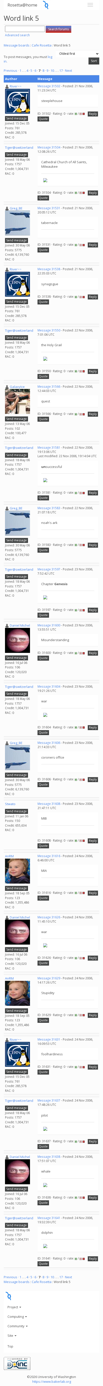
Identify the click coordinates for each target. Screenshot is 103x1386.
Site (11, 1335)
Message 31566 (49, 386)
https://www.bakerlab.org (51, 1381)
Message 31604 (49, 686)
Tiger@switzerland (19, 147)
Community (16, 1326)
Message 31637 (49, 1100)
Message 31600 (49, 625)
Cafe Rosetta (42, 45)
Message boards (17, 45)
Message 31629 (49, 978)
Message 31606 (49, 743)
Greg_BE (16, 208)
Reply (93, 114)
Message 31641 (49, 1218)
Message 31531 (49, 208)
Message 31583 (49, 508)
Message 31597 (49, 569)
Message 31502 (49, 86)
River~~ (16, 86)
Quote (43, 119)
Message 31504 (49, 147)
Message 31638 (49, 1157)
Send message (16, 118)
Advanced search (17, 35)
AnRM (9, 856)
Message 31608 (49, 804)
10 (52, 70)
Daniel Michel (20, 625)
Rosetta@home (22, 5)
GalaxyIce (17, 386)
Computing (16, 1316)
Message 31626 (49, 917)
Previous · (12, 70)
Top (10, 1346)
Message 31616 (49, 856)
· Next (68, 70)
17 (61, 70)
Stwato (10, 804)
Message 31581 (49, 447)
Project (13, 1307)
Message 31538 (49, 269)
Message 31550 (49, 330)
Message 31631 (49, 1039)
